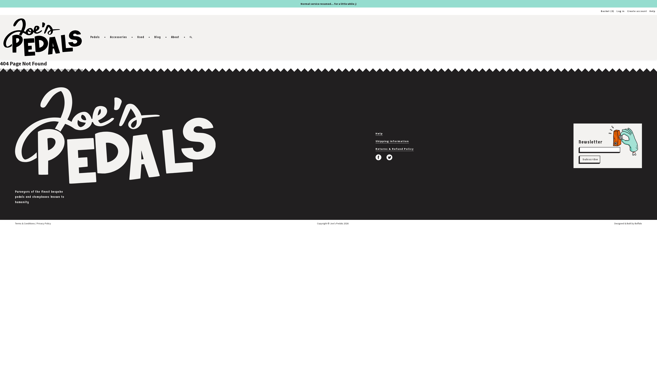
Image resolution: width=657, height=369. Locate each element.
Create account (637, 11)
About (175, 37)
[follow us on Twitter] (389, 157)
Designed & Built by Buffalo (628, 223)
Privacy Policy (44, 223)
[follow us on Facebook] (378, 157)
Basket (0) (607, 11)
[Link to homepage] (42, 37)
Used (140, 37)
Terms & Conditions (25, 223)
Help (652, 11)
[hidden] (115, 135)
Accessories (118, 37)
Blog (157, 37)
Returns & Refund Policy (395, 149)
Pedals (95, 37)
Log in (620, 11)
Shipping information (392, 141)
